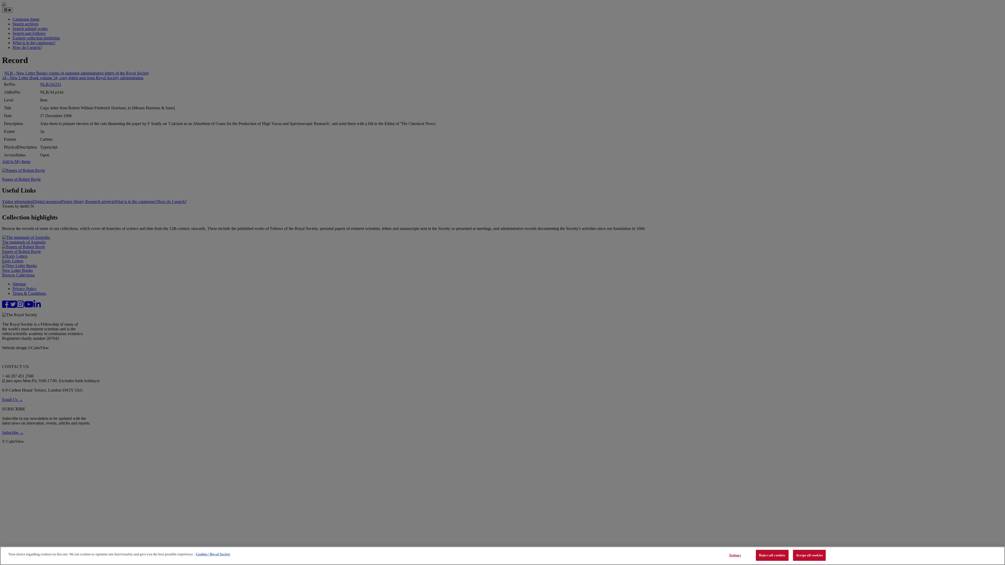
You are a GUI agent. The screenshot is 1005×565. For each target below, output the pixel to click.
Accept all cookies (809, 555)
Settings (735, 555)
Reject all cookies (772, 555)
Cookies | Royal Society (213, 554)
